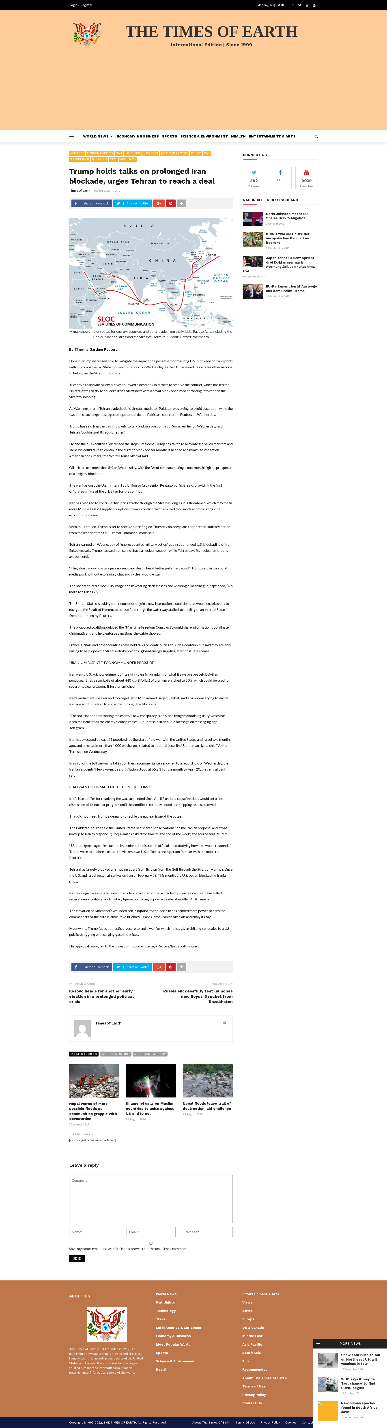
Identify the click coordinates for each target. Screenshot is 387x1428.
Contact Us (252, 1403)
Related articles (84, 1054)
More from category (150, 1054)
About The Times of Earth (264, 1378)
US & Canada (99, 159)
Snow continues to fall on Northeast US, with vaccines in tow (360, 1359)
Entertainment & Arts (272, 136)
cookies (291, 1422)
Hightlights (132, 153)
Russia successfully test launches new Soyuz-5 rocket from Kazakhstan (198, 996)
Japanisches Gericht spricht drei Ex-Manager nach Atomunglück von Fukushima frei (279, 264)
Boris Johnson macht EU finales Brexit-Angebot (287, 216)
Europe (248, 1319)
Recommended (79, 159)
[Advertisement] (193, 96)
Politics (196, 153)
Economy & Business (138, 136)
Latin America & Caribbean (178, 1328)
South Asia (251, 1353)
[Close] (318, 1344)
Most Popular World (174, 153)
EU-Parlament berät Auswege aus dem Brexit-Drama (291, 288)
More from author (115, 1054)
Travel (161, 1319)
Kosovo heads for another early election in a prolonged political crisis (101, 996)
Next (86, 1134)
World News (96, 136)
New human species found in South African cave (360, 1407)
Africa (247, 1311)
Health (238, 136)
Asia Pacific (77, 153)
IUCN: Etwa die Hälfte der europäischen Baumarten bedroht (288, 238)
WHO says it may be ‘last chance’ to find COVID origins (358, 1383)
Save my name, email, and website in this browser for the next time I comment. (128, 1248)
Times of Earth (79, 191)
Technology (166, 1311)
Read (207, 153)
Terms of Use (253, 1386)
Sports (169, 136)
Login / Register (80, 5)
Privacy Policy (254, 1395)
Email (119, 153)
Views (113, 159)
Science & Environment (204, 136)
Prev (76, 1134)
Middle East (151, 153)
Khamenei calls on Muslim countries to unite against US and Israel (150, 1108)
